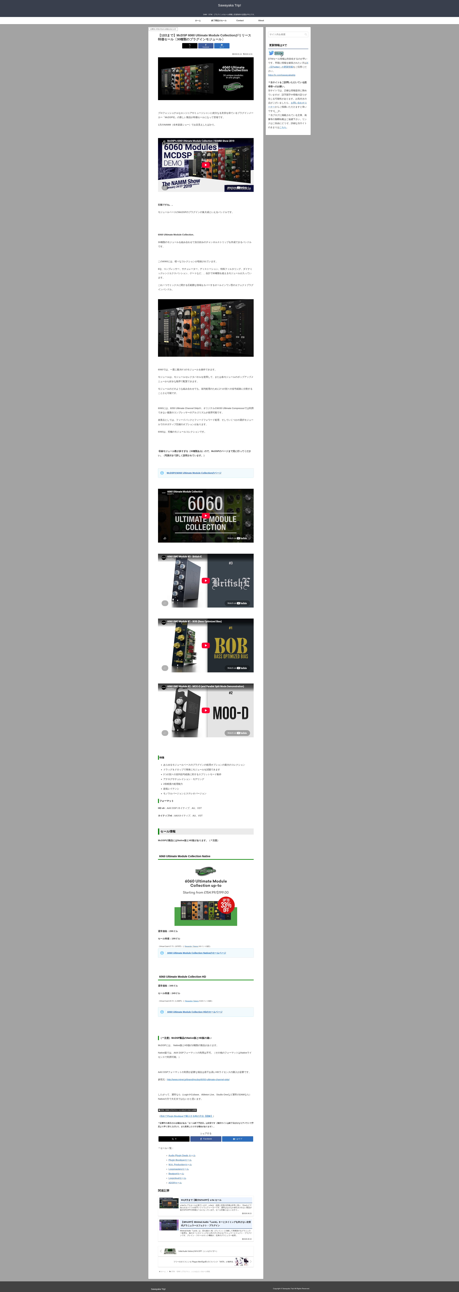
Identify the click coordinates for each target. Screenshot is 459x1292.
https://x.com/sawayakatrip (281, 75)
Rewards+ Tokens (191, 946)
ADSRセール (175, 1182)
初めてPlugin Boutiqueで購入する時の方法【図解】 (186, 1116)
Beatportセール (176, 1173)
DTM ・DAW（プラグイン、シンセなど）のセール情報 (178, 1110)
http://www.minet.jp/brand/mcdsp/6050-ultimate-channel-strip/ (198, 1079)
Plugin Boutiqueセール (180, 1160)
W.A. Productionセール (180, 1164)
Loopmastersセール (179, 1169)
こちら (282, 127)
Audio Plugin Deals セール (182, 1155)
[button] (306, 34)
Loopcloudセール (177, 1178)
